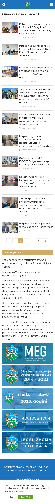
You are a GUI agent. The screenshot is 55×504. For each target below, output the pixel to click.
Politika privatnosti (37, 467)
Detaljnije (10, 497)
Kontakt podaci (13, 467)
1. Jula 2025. (25, 231)
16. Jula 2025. (25, 190)
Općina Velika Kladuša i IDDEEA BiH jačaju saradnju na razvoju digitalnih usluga (34, 161)
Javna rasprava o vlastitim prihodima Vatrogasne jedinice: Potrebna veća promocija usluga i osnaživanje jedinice (36, 205)
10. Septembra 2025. (28, 59)
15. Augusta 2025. (27, 168)
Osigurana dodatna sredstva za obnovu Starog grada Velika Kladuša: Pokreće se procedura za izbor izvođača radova (34, 96)
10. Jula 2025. (25, 215)
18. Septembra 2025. (28, 38)
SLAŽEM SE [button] (25, 497)
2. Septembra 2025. (28, 106)
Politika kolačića (15, 470)
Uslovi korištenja (38, 470)
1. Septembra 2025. (28, 128)
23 (39, 241)
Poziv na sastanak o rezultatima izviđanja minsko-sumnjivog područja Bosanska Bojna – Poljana (26, 263)
